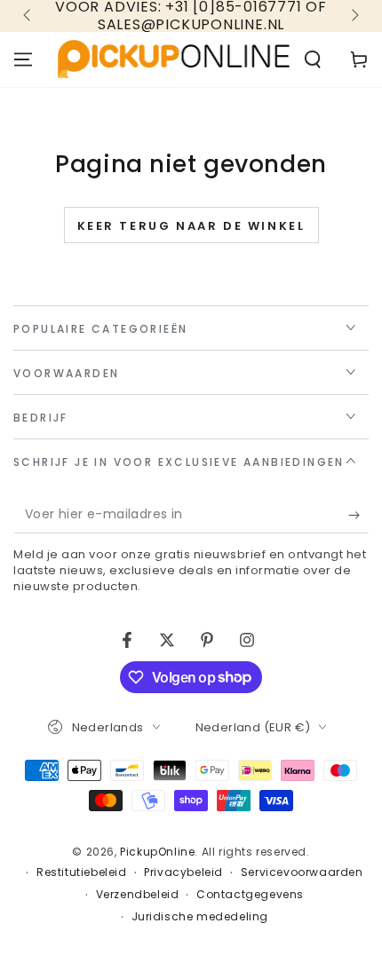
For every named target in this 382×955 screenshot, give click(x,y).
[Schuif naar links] (28, 16)
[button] (313, 59)
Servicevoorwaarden (302, 872)
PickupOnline (157, 851)
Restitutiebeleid (81, 872)
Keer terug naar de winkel (191, 225)
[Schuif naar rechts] (353, 16)
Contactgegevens (250, 895)
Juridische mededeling (200, 917)
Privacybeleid (183, 872)
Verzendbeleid (137, 895)
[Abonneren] (358, 515)
